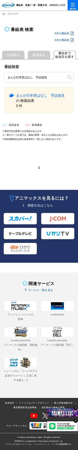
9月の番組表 (62, 40)
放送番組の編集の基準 (53, 407)
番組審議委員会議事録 (25, 407)
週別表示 (38, 55)
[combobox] (39, 77)
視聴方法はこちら (40, 205)
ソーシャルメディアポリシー (34, 403)
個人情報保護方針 (63, 403)
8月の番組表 (62, 33)
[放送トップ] (3, 14)
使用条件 (9, 403)
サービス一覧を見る (40, 290)
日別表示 (13, 55)
